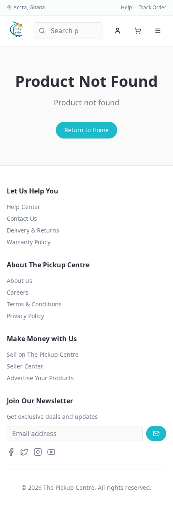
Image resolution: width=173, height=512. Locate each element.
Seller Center (25, 366)
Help (126, 7)
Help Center (23, 207)
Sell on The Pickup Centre (43, 354)
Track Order (152, 7)
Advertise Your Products (40, 378)
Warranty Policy (28, 242)
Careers (18, 292)
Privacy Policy (25, 316)
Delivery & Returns (33, 230)
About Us (19, 281)
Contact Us (22, 218)
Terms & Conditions (34, 304)
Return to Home (86, 130)
